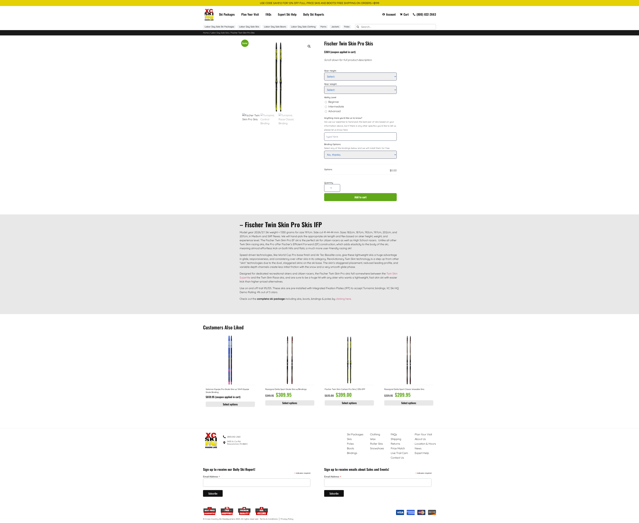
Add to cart (360, 197)
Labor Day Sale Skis (220, 32)
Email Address (211, 476)
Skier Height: (330, 71)
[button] (309, 46)
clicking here (343, 298)
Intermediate (336, 106)
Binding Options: (332, 144)
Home (206, 32)
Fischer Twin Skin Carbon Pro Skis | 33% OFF (345, 389)
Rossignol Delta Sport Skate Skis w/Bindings (286, 389)
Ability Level (330, 97)
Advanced (334, 111)
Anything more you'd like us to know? (343, 118)
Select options (230, 404)
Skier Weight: (330, 84)
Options (328, 169)
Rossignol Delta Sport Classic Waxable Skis (404, 389)
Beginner (333, 101)
